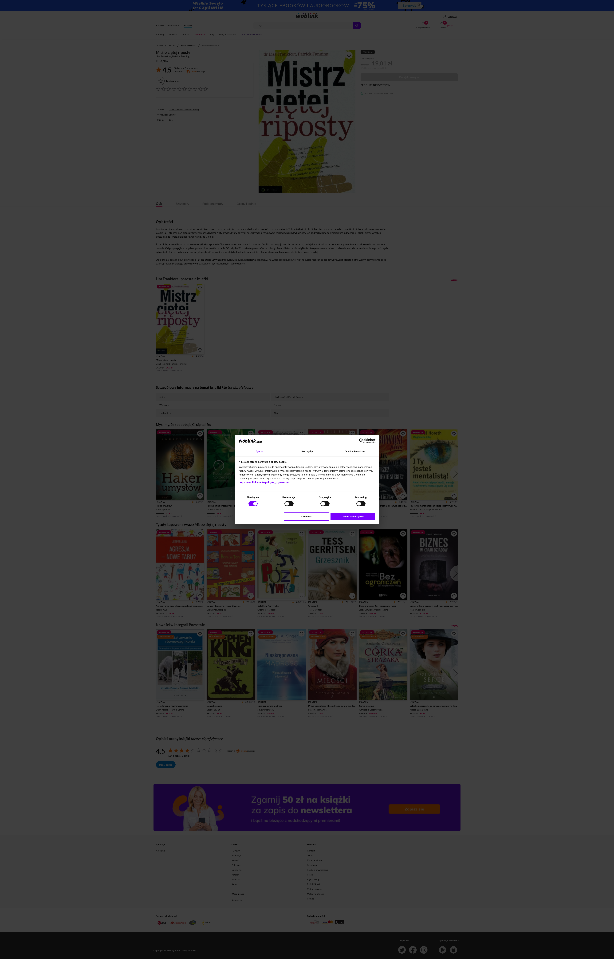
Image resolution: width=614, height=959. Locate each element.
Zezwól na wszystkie (352, 516)
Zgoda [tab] (259, 451)
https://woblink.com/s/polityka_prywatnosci (265, 482)
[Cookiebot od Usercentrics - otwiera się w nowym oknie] (361, 440)
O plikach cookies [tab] (355, 451)
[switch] (289, 503)
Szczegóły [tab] (307, 451)
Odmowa (306, 516)
